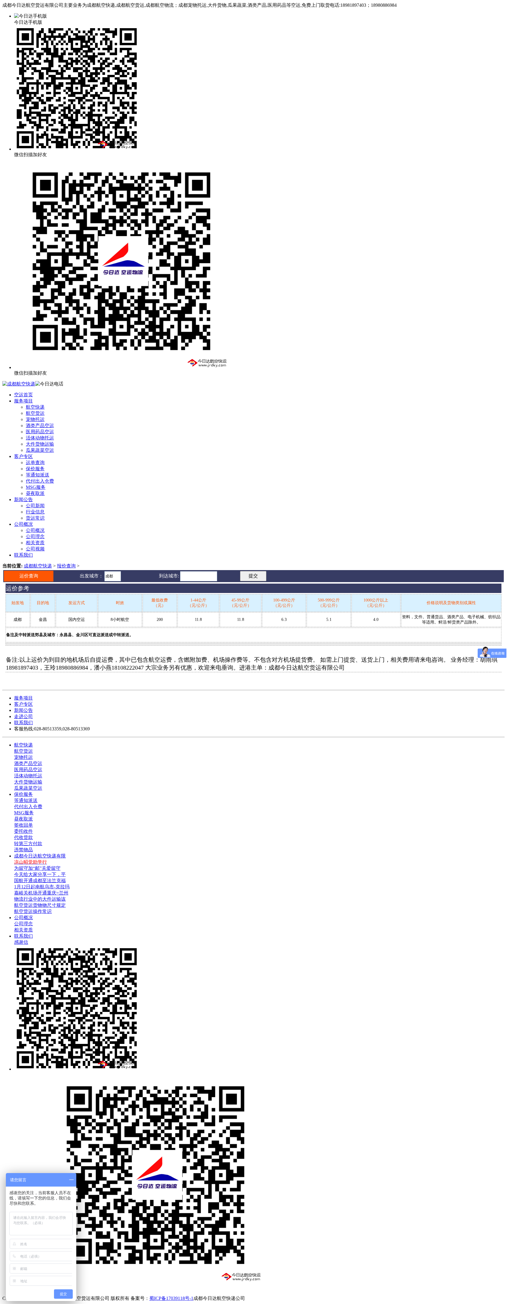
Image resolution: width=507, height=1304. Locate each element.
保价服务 (35, 468)
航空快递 (35, 407)
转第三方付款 (28, 843)
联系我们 (23, 554)
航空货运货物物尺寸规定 (40, 905)
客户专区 (23, 456)
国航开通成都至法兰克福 (40, 880)
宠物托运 (35, 419)
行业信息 (35, 511)
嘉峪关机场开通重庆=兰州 (41, 892)
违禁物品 (23, 849)
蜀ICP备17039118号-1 (171, 1298)
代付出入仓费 (40, 481)
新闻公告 (23, 499)
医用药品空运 (40, 431)
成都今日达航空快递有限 (40, 855)
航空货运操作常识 (33, 911)
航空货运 (35, 413)
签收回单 (23, 825)
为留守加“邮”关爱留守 (37, 868)
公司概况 (23, 524)
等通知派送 (37, 474)
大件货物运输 (40, 444)
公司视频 (35, 548)
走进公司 (23, 716)
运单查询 (35, 462)
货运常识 (35, 517)
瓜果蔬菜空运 (40, 450)
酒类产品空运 (40, 425)
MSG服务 (35, 487)
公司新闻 (35, 505)
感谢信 (21, 942)
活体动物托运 (40, 437)
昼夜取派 (35, 493)
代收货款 (23, 837)
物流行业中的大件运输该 (40, 899)
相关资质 (35, 542)
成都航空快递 (38, 565)
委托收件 (23, 831)
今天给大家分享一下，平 (40, 874)
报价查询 (66, 565)
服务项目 (23, 400)
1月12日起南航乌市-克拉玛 (42, 886)
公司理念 (35, 536)
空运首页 (23, 394)
